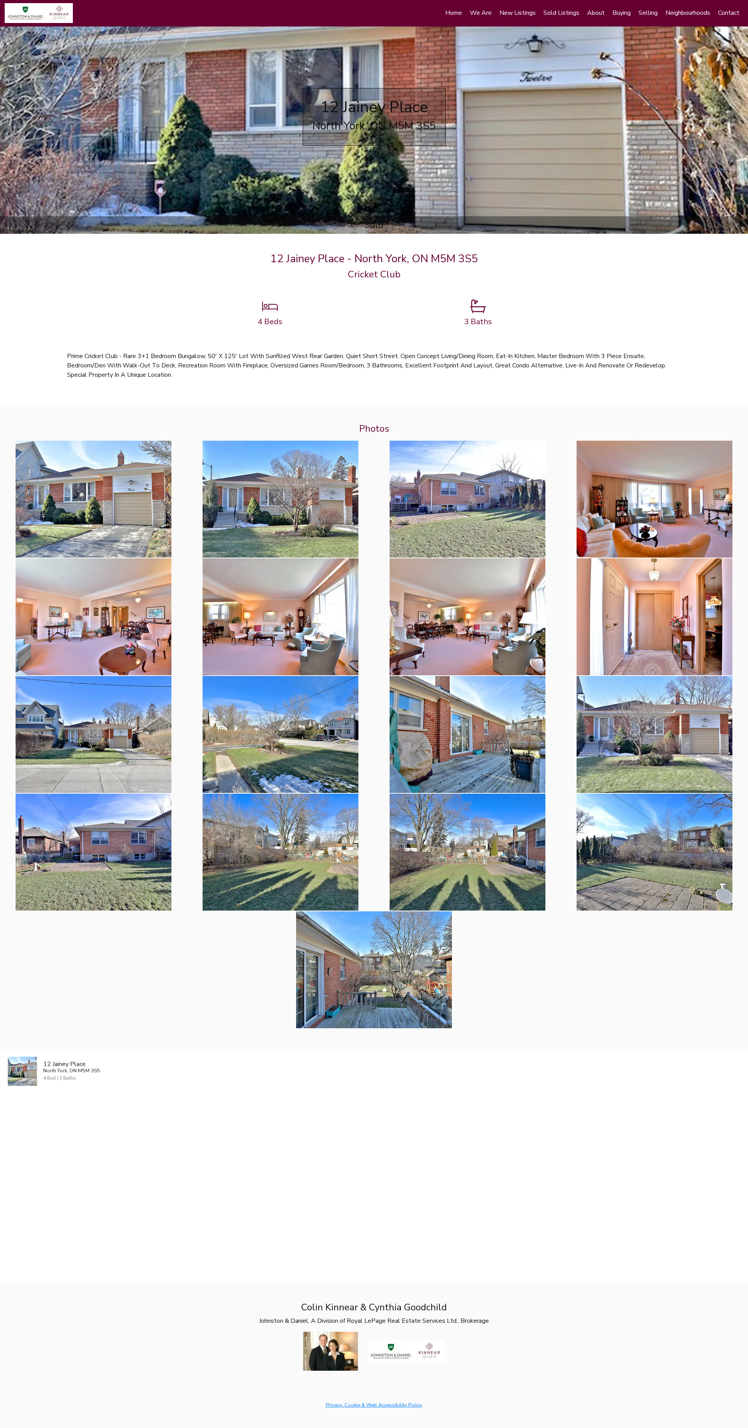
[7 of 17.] (467, 616)
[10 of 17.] (280, 734)
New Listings (517, 13)
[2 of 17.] (280, 498)
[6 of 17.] (280, 616)
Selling (648, 13)
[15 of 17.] (467, 851)
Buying (621, 13)
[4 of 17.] (654, 498)
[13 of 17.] (93, 851)
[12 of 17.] (654, 734)
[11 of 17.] (467, 734)
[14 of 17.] (280, 851)
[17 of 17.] (374, 969)
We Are (481, 13)
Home (453, 13)
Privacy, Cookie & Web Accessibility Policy (374, 1405)
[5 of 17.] (93, 616)
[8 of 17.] (654, 616)
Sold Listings (561, 13)
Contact (728, 13)
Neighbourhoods (687, 13)
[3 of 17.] (467, 498)
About (596, 13)
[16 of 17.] (654, 851)
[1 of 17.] (93, 498)
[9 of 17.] (93, 734)
